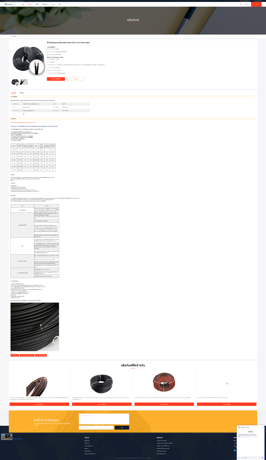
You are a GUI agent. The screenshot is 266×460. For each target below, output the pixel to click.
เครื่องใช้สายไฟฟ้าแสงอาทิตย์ (163, 448)
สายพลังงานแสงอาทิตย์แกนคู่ (163, 445)
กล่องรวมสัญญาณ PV (161, 453)
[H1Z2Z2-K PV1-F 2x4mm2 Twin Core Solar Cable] (164, 383)
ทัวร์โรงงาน (87, 443)
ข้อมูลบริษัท (87, 440)
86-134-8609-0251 (258, 1)
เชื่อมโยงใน (235, 450)
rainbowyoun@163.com (245, 1)
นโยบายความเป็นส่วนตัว (90, 453)
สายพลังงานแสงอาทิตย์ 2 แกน (27, 355)
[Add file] (239, 457)
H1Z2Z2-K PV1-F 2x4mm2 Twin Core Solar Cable (147, 397)
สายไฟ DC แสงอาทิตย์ (161, 451)
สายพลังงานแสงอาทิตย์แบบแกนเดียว (164, 443)
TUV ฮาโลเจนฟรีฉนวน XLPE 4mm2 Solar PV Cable (210, 397)
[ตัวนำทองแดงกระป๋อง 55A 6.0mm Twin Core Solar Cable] (28, 59)
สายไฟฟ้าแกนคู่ (14, 355)
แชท (256, 4)
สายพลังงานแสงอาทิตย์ (161, 440)
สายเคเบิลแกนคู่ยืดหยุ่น (41, 355)
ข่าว (53, 4)
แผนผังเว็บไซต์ (88, 451)
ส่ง (122, 427)
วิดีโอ (37, 4)
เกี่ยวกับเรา (45, 4)
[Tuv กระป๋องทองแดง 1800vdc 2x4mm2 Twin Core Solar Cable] (101, 383)
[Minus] (262, 427)
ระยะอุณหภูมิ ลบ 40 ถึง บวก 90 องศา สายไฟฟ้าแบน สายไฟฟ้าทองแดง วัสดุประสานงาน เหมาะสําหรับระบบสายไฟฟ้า (38, 397)
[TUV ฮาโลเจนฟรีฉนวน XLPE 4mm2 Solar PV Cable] (226, 383)
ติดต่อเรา (86, 448)
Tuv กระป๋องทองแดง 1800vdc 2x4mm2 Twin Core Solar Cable (87, 397)
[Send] (262, 457)
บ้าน (23, 4)
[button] (11, 386)
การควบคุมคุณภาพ (89, 445)
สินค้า (29, 4)
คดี (59, 4)
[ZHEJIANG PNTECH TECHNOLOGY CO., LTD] (8, 4)
